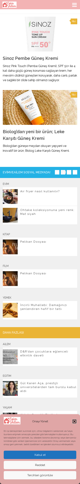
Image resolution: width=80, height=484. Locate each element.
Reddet (40, 465)
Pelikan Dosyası (33, 241)
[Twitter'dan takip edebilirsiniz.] (69, 172)
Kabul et (40, 455)
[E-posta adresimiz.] (75, 172)
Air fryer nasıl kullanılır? (40, 191)
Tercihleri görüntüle (40, 475)
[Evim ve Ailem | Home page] (11, 4)
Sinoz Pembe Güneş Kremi (30, 58)
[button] (74, 421)
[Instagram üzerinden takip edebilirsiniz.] (57, 172)
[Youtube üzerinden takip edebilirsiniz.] (63, 172)
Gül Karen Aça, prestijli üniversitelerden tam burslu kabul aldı (48, 387)
